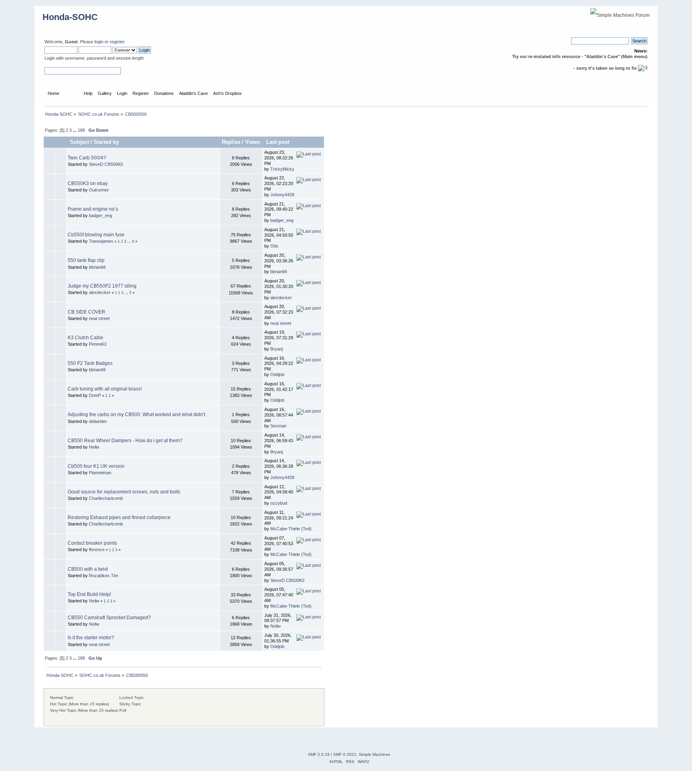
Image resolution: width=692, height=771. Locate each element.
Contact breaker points (92, 543)
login (99, 41)
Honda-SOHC (70, 17)
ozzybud (278, 503)
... (75, 130)
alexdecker (100, 292)
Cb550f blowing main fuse (96, 235)
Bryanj (276, 348)
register (117, 41)
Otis (274, 246)
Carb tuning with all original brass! (105, 389)
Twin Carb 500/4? (87, 158)
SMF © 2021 (344, 754)
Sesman (278, 425)
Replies (231, 142)
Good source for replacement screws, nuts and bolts (124, 492)
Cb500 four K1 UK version (96, 466)
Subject (79, 142)
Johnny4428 (282, 194)
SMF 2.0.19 (319, 754)
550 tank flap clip (86, 260)
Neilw (94, 447)
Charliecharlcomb (106, 498)
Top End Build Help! (89, 594)
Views (252, 142)
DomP (95, 395)
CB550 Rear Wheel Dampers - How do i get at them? (125, 440)
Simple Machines (374, 754)
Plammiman (100, 472)
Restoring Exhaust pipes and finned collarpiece (119, 517)
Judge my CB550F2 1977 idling (102, 286)
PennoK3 (98, 344)
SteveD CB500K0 (106, 164)
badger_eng (100, 215)
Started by (106, 142)
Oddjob (277, 374)
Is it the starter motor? (91, 637)
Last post (278, 142)
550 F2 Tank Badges (90, 363)
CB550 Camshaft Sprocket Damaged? (109, 617)
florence (97, 549)
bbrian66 (97, 267)
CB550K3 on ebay (88, 183)
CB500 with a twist (88, 569)
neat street (99, 318)
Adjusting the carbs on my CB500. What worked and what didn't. (137, 414)
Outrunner (99, 189)
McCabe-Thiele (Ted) (291, 528)
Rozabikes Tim (103, 575)
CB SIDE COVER (86, 312)
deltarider (98, 421)
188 (81, 130)
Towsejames (101, 241)
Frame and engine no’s (93, 209)
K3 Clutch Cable (85, 337)
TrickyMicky (282, 169)
